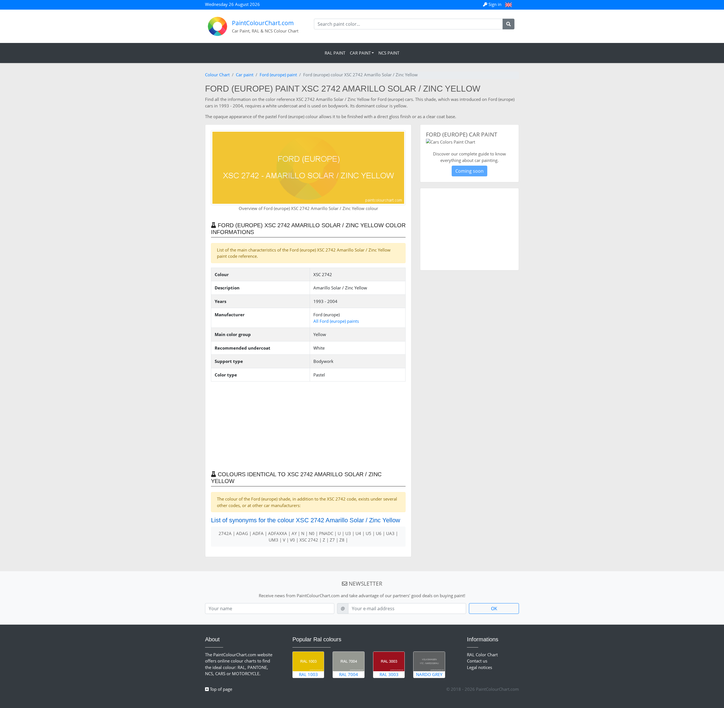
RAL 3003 (389, 674)
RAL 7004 (348, 674)
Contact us (477, 661)
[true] (508, 24)
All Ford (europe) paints (336, 321)
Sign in (495, 4)
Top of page (220, 689)
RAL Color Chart (482, 654)
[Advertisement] (308, 425)
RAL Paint (335, 53)
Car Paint (360, 53)
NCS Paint (388, 53)
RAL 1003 (308, 674)
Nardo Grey (429, 674)
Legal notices (479, 667)
